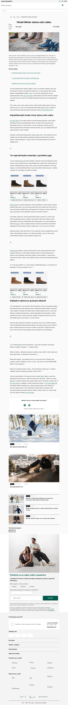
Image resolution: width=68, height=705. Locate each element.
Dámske (23, 586)
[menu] (66, 6)
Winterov (17, 223)
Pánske (14, 586)
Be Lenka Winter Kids (47, 110)
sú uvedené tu (51, 610)
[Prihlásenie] (58, 6)
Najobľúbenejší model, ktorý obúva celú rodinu (26, 73)
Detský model (13, 204)
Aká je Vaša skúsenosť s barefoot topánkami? (24, 590)
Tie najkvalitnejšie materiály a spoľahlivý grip (25, 78)
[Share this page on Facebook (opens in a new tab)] (34, 405)
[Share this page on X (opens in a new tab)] (38, 405)
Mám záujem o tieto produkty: (19, 584)
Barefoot (12, 531)
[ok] (64, 11)
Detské (32, 586)
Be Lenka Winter (28, 95)
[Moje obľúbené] (54, 6)
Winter (42, 107)
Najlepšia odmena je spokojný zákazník (24, 83)
